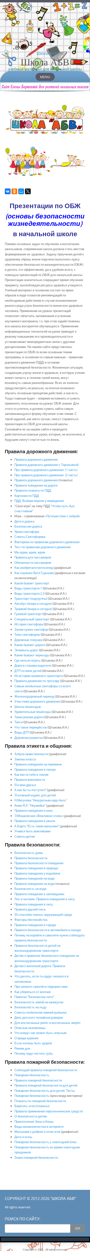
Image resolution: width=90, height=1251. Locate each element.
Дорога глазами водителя (32, 665)
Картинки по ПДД (26, 495)
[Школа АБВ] (45, 53)
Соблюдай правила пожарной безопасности (45, 1070)
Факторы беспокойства (30, 919)
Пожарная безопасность (31, 1075)
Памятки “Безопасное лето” (34, 997)
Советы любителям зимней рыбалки (40, 1012)
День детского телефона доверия (38, 1017)
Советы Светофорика (29, 536)
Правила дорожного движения (36, 459)
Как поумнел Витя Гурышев (34, 573)
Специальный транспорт (31, 619)
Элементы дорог (26, 650)
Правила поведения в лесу (33, 904)
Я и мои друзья (25, 785)
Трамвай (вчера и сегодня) (33, 609)
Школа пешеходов (27, 707)
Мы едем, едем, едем (29, 552)
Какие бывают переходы (31, 655)
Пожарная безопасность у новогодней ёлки (45, 1142)
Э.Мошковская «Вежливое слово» (38, 816)
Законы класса (25, 759)
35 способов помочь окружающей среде (43, 914)
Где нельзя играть (27, 660)
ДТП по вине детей (27, 671)
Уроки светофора (26, 531)
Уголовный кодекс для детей (35, 795)
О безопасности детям (30, 1116)
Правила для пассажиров (32, 557)
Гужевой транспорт (28, 614)
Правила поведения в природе (36, 868)
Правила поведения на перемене (38, 764)
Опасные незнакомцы (29, 1028)
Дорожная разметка (28, 737)
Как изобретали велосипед (33, 567)
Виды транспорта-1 (28, 588)
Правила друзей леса (29, 909)
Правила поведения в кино (33, 810)
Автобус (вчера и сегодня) (33, 603)
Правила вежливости (29, 779)
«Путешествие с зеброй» (62, 516)
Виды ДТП (21, 732)
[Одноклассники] (14, 191)
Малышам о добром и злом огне (37, 1131)
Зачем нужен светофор (31, 629)
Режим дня (22, 1048)
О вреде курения (26, 1038)
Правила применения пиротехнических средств (48, 1111)
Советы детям (24, 836)
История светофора (28, 624)
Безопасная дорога (28, 526)
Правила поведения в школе (34, 821)
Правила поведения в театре (35, 769)
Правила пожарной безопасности (38, 1080)
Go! (77, 1228)
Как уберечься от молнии (32, 992)
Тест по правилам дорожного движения (42, 547)
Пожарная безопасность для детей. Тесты (44, 1090)
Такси (18, 722)
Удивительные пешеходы (32, 712)
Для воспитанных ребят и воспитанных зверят (47, 1023)
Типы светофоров (27, 634)
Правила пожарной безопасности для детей (45, 1085)
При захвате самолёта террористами (40, 986)
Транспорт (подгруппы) (30, 598)
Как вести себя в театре (31, 774)
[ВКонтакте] (8, 191)
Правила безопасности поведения (38, 863)
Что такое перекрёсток (30, 727)
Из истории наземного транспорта (38, 676)
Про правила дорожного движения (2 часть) (46, 475)
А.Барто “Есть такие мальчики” (36, 826)
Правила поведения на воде (34, 878)
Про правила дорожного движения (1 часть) (46, 470)
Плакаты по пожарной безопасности (40, 1101)
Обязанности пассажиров (32, 562)
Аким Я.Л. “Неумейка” (30, 805)
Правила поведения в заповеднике (39, 894)
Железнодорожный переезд (34, 696)
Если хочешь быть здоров (33, 1043)
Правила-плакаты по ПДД (32, 490)
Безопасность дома (28, 853)
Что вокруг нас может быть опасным (40, 1033)
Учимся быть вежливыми (32, 831)
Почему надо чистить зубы (33, 1053)
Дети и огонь (23, 1137)
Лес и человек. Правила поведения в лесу (44, 899)
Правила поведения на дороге (36, 485)
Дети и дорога (24, 521)
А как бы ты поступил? (30, 790)
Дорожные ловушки (28, 640)
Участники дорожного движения (37, 701)
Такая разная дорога (29, 717)
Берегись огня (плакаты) (31, 1106)
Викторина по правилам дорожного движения (46, 542)
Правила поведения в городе (35, 925)
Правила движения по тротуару (37, 681)
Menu (45, 77)
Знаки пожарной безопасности (36, 1157)
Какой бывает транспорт (31, 583)
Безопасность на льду (30, 1007)
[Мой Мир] (21, 191)
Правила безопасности (30, 858)
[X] (28, 191)
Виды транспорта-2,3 (29, 593)
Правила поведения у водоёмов (37, 873)
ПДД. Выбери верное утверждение (39, 501)
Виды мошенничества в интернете (39, 1126)
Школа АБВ (45, 61)
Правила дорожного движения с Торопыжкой (46, 465)
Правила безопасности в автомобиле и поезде (47, 930)
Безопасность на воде (30, 889)
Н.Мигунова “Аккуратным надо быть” (40, 800)
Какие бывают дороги (29, 645)
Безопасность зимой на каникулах (39, 1002)
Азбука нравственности (31, 754)
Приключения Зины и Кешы (34, 1121)
